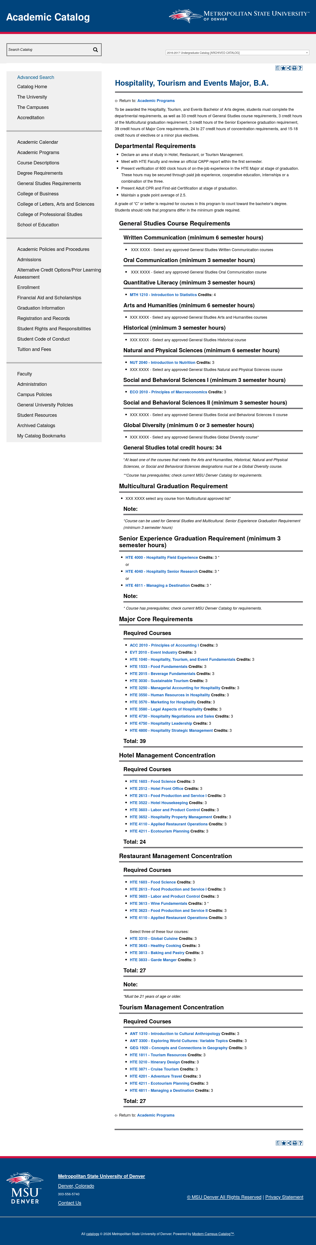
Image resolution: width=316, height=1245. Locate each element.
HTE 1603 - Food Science (153, 781)
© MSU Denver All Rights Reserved (224, 1196)
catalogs (92, 1233)
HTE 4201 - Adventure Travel (156, 1076)
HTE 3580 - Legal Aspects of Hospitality (166, 709)
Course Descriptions (38, 162)
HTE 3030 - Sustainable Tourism (159, 680)
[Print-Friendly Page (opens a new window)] (294, 68)
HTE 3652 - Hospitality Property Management (171, 817)
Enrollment (28, 287)
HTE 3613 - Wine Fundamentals (158, 903)
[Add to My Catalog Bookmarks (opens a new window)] (283, 68)
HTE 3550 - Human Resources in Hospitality (170, 695)
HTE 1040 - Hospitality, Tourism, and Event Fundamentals (182, 659)
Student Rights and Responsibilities (54, 328)
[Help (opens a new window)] (300, 68)
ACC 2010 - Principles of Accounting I (164, 645)
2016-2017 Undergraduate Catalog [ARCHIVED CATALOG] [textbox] (203, 53)
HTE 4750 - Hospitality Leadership (161, 723)
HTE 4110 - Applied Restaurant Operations (169, 824)
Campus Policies (34, 394)
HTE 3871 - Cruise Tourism (154, 1069)
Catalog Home (32, 86)
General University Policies (45, 404)
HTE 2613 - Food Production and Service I (168, 795)
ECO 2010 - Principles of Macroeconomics (168, 392)
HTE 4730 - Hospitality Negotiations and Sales (172, 716)
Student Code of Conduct (43, 338)
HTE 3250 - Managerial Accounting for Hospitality (175, 687)
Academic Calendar (37, 141)
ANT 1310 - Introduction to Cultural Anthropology (175, 1033)
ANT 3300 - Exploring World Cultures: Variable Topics (179, 1040)
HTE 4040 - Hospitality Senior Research (162, 571)
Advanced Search (35, 77)
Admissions (29, 259)
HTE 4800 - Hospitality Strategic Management (171, 730)
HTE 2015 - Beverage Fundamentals (162, 673)
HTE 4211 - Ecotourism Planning (159, 831)
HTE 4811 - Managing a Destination (158, 585)
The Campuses (33, 106)
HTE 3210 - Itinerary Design (155, 1062)
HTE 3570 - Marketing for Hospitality (163, 702)
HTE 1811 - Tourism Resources (158, 1055)
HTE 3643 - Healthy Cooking (155, 945)
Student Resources (37, 414)
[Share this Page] (289, 68)
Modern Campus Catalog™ (213, 1233)
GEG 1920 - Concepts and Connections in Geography (179, 1047)
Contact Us (69, 1202)
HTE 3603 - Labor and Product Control (165, 809)
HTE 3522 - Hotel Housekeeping (159, 802)
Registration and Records (43, 318)
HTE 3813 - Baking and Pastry (157, 952)
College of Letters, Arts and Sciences (55, 203)
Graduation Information (41, 307)
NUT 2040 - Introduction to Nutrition (162, 362)
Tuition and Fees (34, 349)
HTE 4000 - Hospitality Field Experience (162, 557)
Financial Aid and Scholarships (49, 297)
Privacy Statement (284, 1196)
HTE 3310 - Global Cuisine (154, 938)
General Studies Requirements (49, 183)
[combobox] (237, 52)
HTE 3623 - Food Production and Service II (169, 910)
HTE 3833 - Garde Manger (153, 959)
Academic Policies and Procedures (53, 249)
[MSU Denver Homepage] (239, 15)
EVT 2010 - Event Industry (153, 652)
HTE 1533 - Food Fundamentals (158, 666)
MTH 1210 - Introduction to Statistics (163, 294)
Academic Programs (38, 152)
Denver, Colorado (76, 1185)
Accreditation (30, 117)
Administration (32, 383)
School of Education (38, 224)
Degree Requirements (40, 172)
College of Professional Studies (49, 214)
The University (32, 96)
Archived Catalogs (36, 425)
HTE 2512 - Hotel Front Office (156, 788)
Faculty (24, 373)
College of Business (38, 193)
